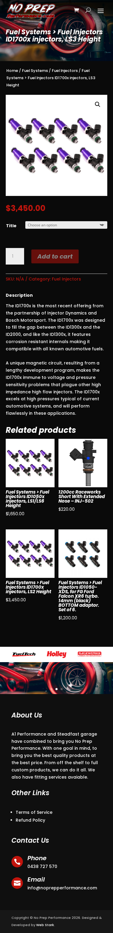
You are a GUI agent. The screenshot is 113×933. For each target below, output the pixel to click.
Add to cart (55, 256)
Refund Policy (30, 820)
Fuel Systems (35, 70)
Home (12, 70)
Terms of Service (34, 812)
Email (36, 879)
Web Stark (45, 924)
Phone (36, 858)
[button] (97, 104)
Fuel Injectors (65, 70)
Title (11, 226)
